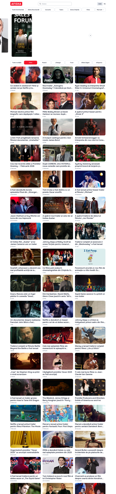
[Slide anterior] (25, 35)
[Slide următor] (90, 35)
